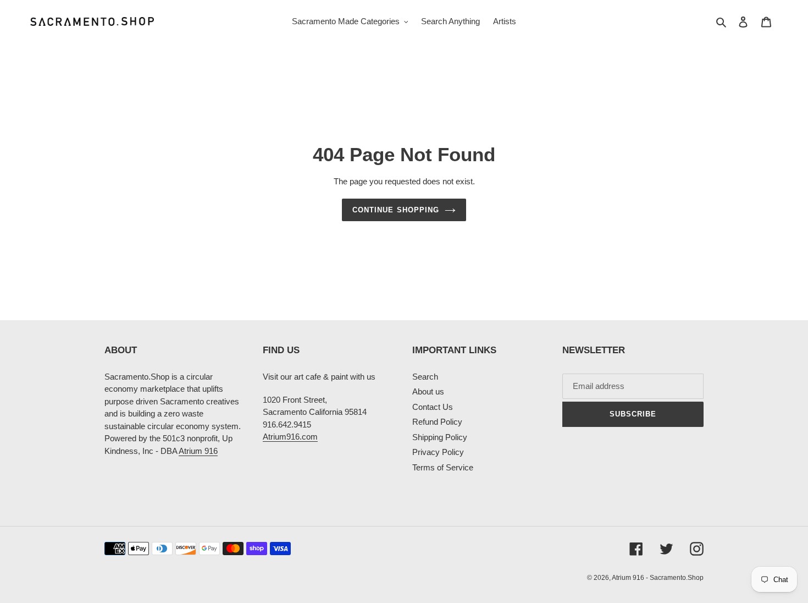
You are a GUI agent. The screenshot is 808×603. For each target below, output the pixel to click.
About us (428, 391)
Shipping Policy (439, 437)
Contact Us (432, 407)
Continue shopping (395, 210)
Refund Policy (437, 421)
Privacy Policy (438, 452)
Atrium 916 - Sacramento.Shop (658, 578)
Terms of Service (442, 467)
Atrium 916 (198, 451)
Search (425, 376)
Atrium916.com (290, 436)
